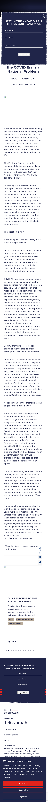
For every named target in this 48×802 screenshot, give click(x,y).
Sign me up (24, 54)
